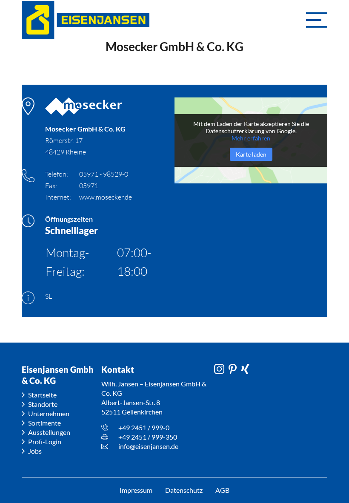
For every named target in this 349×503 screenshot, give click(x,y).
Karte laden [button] (251, 154)
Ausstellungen (49, 432)
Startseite (42, 395)
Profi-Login (44, 441)
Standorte (42, 404)
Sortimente (44, 423)
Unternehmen (48, 413)
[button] (316, 20)
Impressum (136, 490)
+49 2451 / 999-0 (143, 427)
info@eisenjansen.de (148, 446)
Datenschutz (184, 490)
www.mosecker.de (105, 197)
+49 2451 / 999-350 (147, 437)
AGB (222, 490)
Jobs (35, 451)
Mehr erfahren (251, 138)
